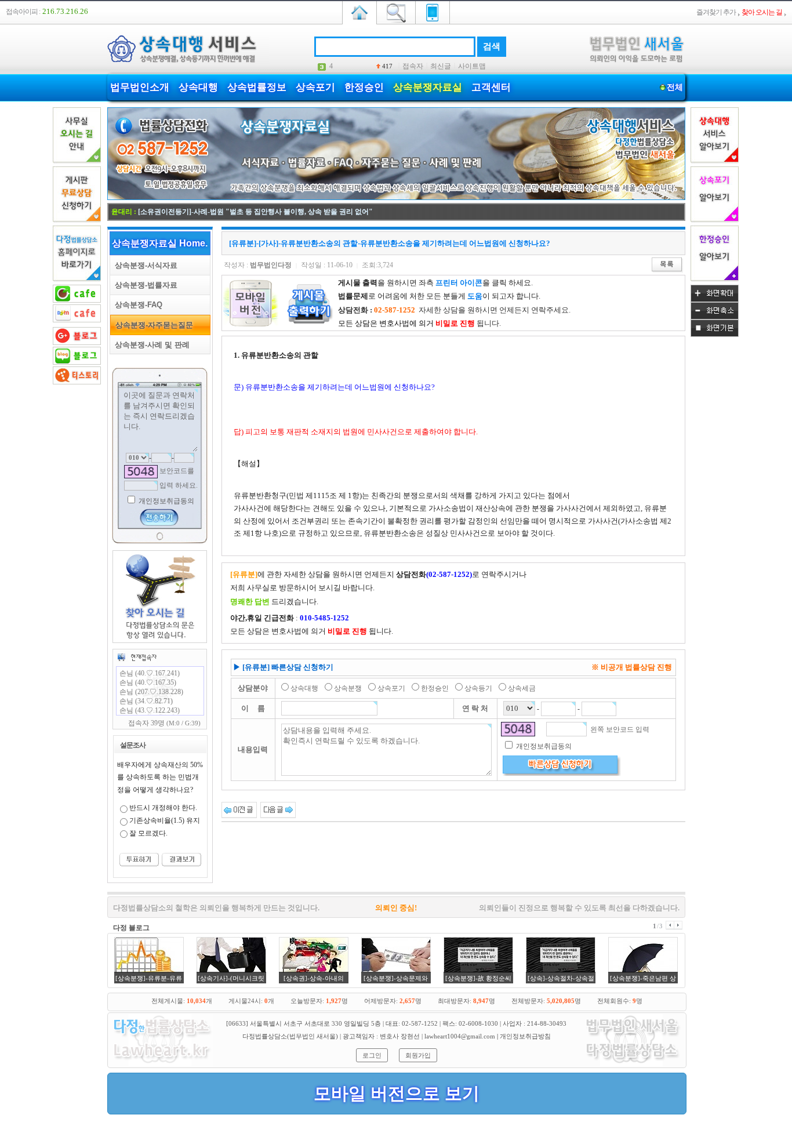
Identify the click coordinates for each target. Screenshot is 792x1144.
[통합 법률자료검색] (396, 12)
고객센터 (491, 87)
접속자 (412, 66)
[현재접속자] (137, 657)
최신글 (440, 66)
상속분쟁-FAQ (136, 304)
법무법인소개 (139, 87)
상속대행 (198, 87)
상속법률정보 (256, 87)
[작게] (715, 317)
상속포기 (315, 87)
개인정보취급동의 (165, 501)
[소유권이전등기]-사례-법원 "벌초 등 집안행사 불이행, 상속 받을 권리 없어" (255, 212)
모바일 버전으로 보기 (396, 1093)
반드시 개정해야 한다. (163, 808)
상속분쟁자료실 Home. (160, 243)
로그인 (372, 1055)
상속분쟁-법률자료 (143, 285)
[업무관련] (632, 1064)
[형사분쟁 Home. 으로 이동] (396, 198)
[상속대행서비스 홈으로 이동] (359, 12)
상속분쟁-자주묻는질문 (152, 325)
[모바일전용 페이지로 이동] (432, 12)
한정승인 (364, 87)
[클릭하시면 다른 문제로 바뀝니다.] (141, 471)
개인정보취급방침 (525, 1036)
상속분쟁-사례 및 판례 (150, 344)
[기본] (715, 335)
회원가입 (418, 1055)
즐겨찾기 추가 (716, 12)
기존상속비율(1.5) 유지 (164, 820)
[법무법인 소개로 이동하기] (161, 1064)
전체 (674, 87)
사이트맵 (472, 66)
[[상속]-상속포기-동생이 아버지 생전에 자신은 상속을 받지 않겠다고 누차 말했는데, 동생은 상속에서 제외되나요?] (239, 809)
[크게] (715, 300)
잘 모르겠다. (148, 833)
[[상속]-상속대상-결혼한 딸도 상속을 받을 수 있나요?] (278, 809)
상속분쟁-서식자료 (143, 265)
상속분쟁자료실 (427, 87)
